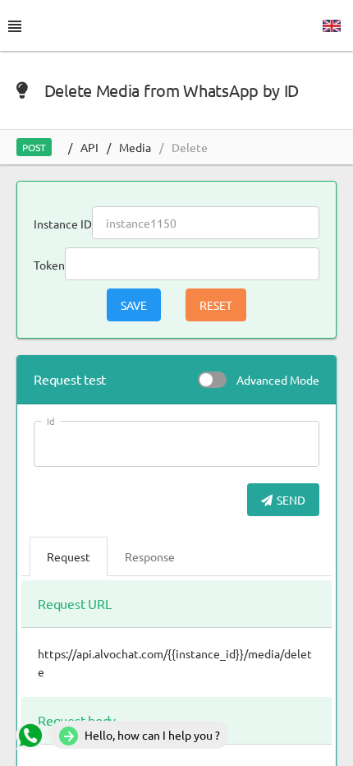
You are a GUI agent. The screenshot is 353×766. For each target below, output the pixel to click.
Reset (215, 305)
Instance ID (63, 223)
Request (68, 556)
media (135, 147)
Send (291, 499)
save (134, 305)
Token (49, 264)
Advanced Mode (277, 379)
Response (150, 556)
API (89, 147)
